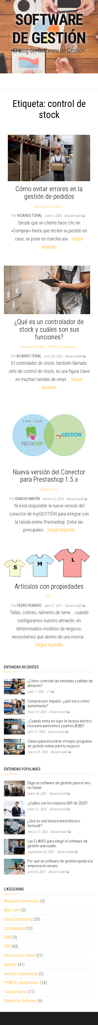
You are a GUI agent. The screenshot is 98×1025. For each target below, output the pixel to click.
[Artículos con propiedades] (47, 563)
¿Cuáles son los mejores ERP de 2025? (57, 803)
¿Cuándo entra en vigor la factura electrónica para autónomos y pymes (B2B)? (59, 723)
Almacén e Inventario (48, 206)
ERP (48, 596)
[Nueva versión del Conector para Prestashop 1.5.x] (49, 434)
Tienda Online (48, 489)
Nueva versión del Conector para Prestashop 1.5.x (49, 476)
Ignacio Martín (28, 499)
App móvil (12, 910)
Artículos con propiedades (49, 586)
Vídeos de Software (20, 1000)
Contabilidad (14, 928)
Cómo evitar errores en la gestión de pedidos (49, 192)
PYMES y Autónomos (61, 347)
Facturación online (33, 347)
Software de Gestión (48, 28)
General (10, 964)
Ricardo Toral (30, 215)
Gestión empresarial (21, 973)
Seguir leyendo (61, 530)
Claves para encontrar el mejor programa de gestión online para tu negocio (59, 743)
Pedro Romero (29, 605)
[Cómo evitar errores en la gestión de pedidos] (49, 157)
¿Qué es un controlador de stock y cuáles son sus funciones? (49, 329)
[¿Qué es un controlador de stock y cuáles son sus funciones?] (47, 289)
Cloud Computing (18, 919)
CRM (7, 937)
